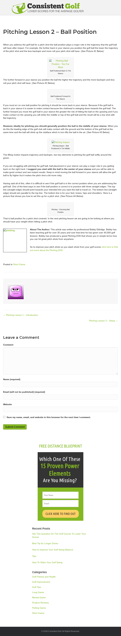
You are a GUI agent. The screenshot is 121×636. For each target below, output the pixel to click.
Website (7, 404)
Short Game (19, 264)
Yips (34, 556)
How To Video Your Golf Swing (47, 562)
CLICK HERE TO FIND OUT (61, 514)
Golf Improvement (41, 582)
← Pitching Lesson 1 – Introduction (20, 315)
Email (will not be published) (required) (24, 392)
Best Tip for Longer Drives (45, 543)
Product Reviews (40, 602)
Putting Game (39, 608)
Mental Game (39, 597)
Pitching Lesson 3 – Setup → (103, 320)
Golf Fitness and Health (44, 576)
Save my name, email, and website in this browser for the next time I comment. (49, 417)
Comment (8, 344)
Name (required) (11, 379)
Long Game (38, 592)
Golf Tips (36, 587)
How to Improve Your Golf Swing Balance (52, 549)
